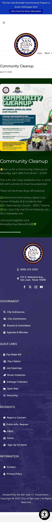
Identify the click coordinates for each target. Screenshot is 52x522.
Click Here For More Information (26, 11)
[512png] (33, 244)
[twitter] (30, 287)
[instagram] (35, 287)
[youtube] (41, 287)
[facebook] (24, 287)
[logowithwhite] (26, 32)
